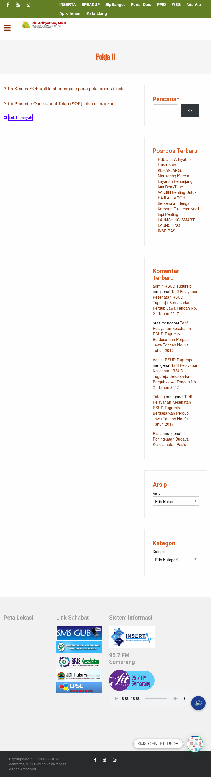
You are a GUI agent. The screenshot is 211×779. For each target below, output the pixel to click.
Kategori (159, 551)
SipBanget (115, 4)
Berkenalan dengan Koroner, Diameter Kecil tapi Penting (178, 208)
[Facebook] (8, 5)
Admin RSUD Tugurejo (172, 359)
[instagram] (29, 5)
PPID (161, 4)
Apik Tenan (69, 13)
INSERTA (67, 4)
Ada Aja (193, 4)
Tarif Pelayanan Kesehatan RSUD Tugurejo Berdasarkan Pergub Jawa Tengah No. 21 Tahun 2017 (175, 302)
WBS (176, 4)
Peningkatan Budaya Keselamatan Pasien (171, 441)
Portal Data (141, 4)
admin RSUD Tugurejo (172, 286)
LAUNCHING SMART (176, 219)
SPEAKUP (91, 4)
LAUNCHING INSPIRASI (169, 227)
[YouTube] (18, 5)
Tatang (159, 396)
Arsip (156, 493)
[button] (195, 744)
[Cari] (190, 110)
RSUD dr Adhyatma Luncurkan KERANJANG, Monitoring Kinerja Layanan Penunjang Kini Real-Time (175, 172)
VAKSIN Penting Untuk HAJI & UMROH (177, 194)
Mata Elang (96, 13)
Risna (158, 433)
